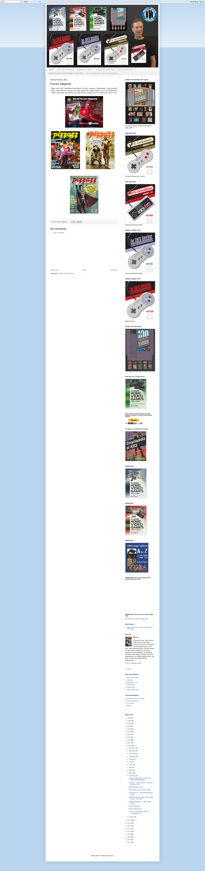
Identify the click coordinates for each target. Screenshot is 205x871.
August (131, 759)
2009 (129, 837)
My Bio (129, 669)
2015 (129, 820)
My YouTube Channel (126, 69)
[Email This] (72, 222)
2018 (129, 740)
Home (84, 270)
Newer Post (54, 270)
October (131, 753)
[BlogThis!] (74, 222)
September (132, 756)
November (132, 751)
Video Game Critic (133, 690)
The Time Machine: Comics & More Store (101, 73)
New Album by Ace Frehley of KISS (140, 790)
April (130, 770)
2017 (129, 743)
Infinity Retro (131, 685)
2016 (129, 745)
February (132, 776)
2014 (129, 823)
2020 (129, 734)
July (130, 762)
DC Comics (130, 703)
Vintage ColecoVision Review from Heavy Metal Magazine (140, 779)
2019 (129, 737)
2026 (129, 718)
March (131, 773)
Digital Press (131, 687)
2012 (129, 829)
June (130, 765)
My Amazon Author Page (105, 69)
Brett (137, 637)
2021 (129, 732)
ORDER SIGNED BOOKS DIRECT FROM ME (66, 73)
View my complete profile (133, 663)
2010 (129, 834)
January (131, 817)
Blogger (111, 856)
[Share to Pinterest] (81, 222)
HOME (50, 69)
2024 (129, 723)
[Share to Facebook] (78, 222)
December (132, 748)
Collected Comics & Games (135, 698)
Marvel (129, 706)
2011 (129, 831)
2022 (129, 729)
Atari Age (130, 680)
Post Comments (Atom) (66, 273)
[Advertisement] (84, 251)
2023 (129, 726)
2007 (129, 842)
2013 (129, 826)
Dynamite (104, 90)
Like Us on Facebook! (65, 69)
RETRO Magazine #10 (136, 787)
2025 (129, 721)
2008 (129, 840)
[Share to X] (76, 222)
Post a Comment (58, 233)
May (130, 767)
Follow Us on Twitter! (85, 69)
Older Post (114, 270)
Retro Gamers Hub (133, 677)
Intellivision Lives (132, 682)
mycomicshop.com (133, 701)
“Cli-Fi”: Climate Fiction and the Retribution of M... (139, 812)
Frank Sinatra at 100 (135, 809)
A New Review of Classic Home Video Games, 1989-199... (141, 798)
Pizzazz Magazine (134, 806)
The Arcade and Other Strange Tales (136, 619)
